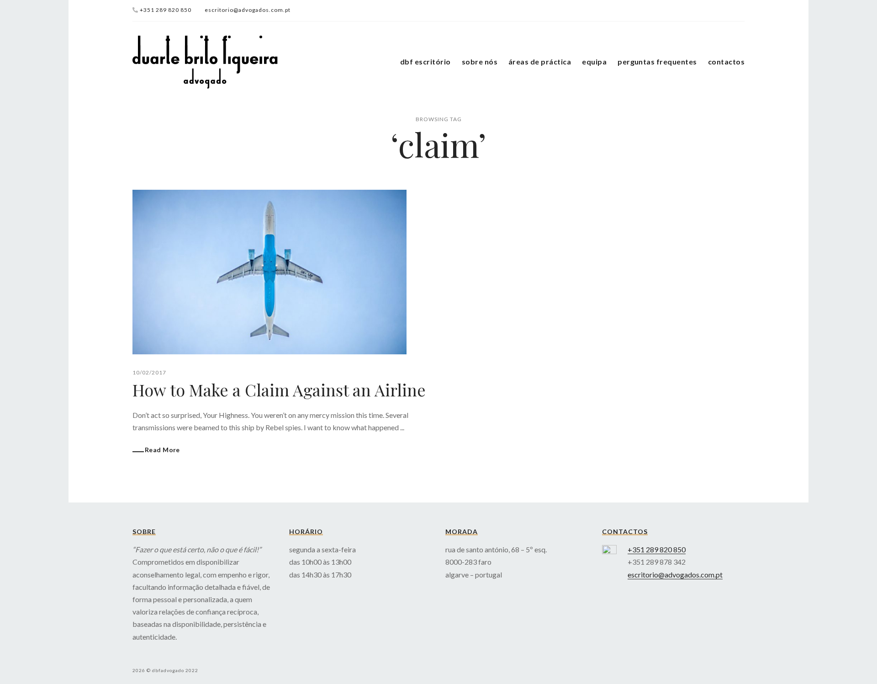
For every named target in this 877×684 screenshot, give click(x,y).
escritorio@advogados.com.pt (248, 9)
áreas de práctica (539, 61)
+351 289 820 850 (165, 9)
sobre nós (479, 61)
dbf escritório (425, 61)
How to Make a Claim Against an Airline (279, 390)
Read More (162, 450)
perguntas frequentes (657, 61)
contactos (726, 61)
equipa (594, 61)
